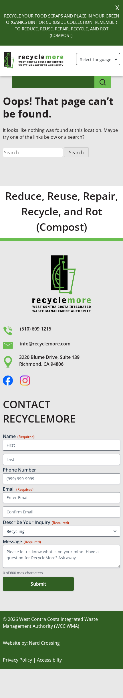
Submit (38, 584)
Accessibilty (49, 660)
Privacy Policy (17, 660)
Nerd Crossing (44, 643)
